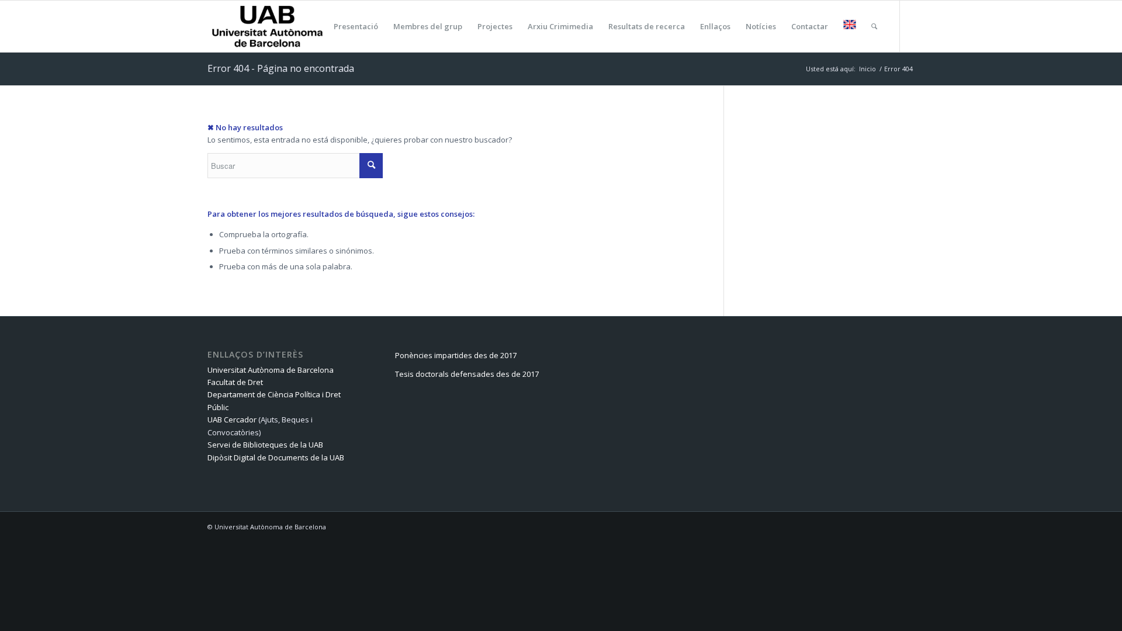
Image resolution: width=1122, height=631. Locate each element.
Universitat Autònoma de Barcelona (270, 370)
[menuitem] (317, 26)
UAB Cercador (232, 419)
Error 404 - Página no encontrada (280, 68)
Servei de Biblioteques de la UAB (265, 444)
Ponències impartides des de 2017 (456, 355)
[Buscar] (874, 26)
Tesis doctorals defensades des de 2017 (467, 374)
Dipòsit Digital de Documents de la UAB (275, 457)
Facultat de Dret (235, 382)
